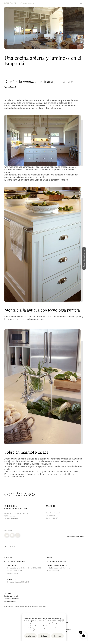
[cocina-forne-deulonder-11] (42, 444)
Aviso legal (7, 593)
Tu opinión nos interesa (84, 258)
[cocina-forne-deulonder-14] (42, 301)
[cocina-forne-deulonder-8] (42, 165)
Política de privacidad (11, 596)
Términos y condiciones (11, 599)
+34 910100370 (53, 518)
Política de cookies (10, 601)
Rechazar (44, 636)
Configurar (57, 636)
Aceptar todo (30, 636)
